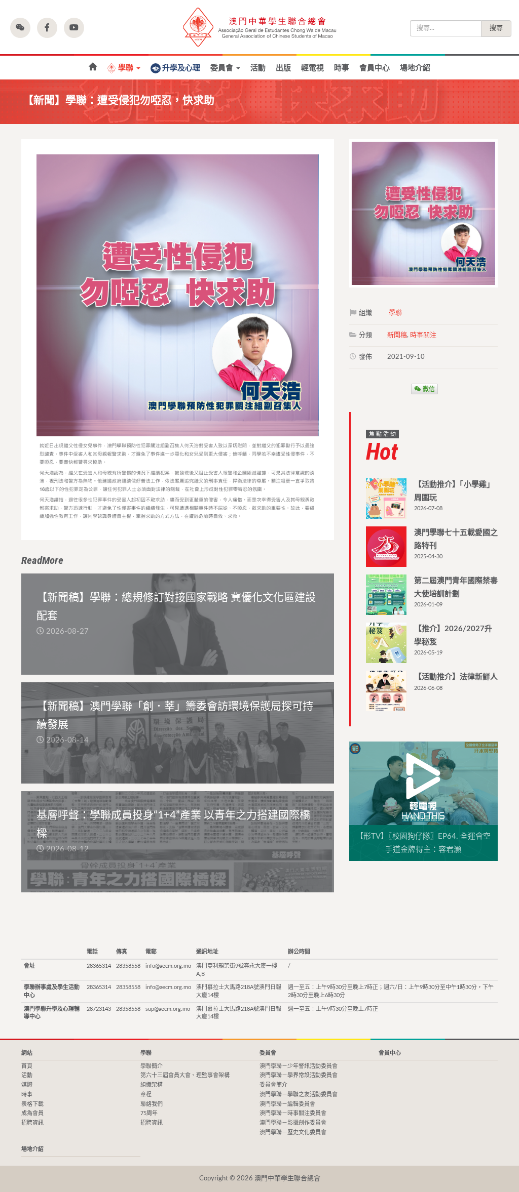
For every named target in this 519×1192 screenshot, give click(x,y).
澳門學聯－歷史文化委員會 (293, 1132)
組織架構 (151, 1085)
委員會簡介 (273, 1085)
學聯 (126, 68)
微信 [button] (428, 388)
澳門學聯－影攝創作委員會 (293, 1123)
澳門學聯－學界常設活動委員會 (299, 1075)
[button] (20, 28)
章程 (146, 1094)
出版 (283, 68)
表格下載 (32, 1104)
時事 (341, 68)
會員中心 (374, 68)
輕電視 (312, 68)
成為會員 (32, 1113)
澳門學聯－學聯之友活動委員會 (299, 1094)
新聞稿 (397, 335)
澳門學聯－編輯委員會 (287, 1104)
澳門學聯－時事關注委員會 (293, 1113)
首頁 (92, 67)
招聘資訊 (32, 1123)
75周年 (149, 1113)
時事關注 (423, 335)
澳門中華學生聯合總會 (259, 27)
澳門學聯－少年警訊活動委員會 (299, 1066)
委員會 (222, 68)
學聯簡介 (151, 1066)
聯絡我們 (151, 1104)
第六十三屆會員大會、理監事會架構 (185, 1075)
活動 (258, 68)
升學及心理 (181, 68)
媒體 (26, 1085)
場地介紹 (415, 68)
